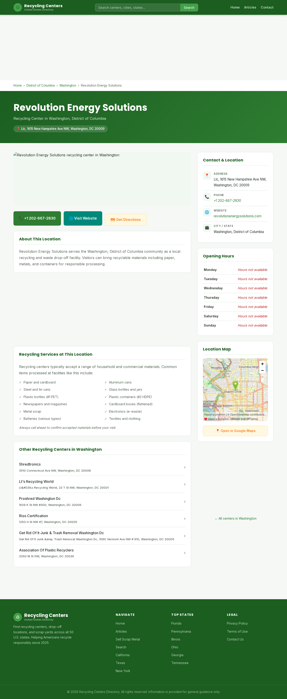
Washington (67, 85)
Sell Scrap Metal (128, 639)
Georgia (177, 655)
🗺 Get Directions (126, 220)
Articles (250, 7)
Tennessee (180, 663)
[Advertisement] (143, 48)
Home (235, 7)
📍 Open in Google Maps (235, 431)
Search (189, 7)
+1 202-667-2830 (227, 200)
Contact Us (235, 639)
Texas (120, 663)
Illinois (175, 639)
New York (123, 671)
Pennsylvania (181, 631)
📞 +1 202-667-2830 (37, 218)
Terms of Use (237, 631)
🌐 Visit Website (83, 218)
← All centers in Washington (236, 518)
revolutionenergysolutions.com (237, 216)
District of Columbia (40, 85)
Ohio (174, 647)
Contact (267, 7)
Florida (176, 623)
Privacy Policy (237, 623)
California (123, 655)
